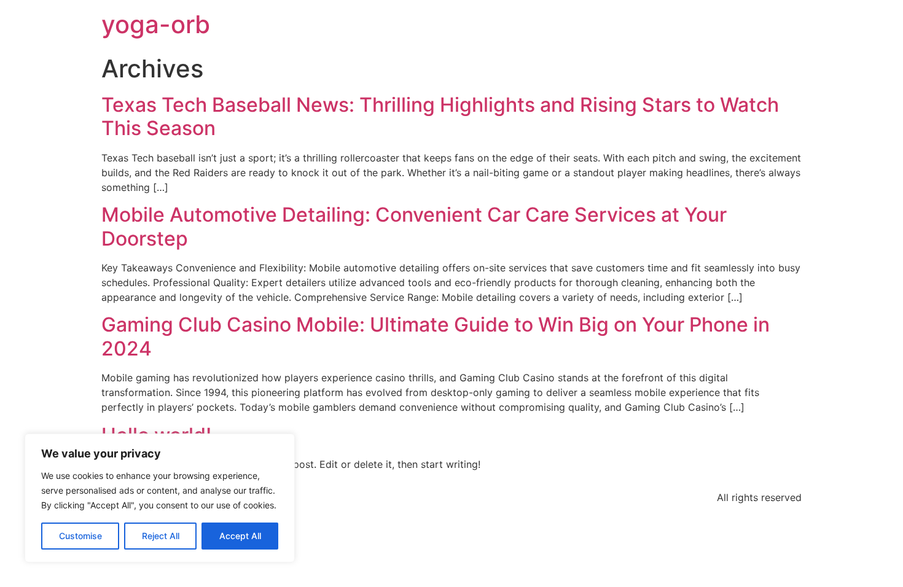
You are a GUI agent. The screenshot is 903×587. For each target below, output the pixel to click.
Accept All (240, 536)
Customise (80, 536)
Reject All (160, 536)
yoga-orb (155, 24)
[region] (160, 497)
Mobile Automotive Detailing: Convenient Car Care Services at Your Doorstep (414, 226)
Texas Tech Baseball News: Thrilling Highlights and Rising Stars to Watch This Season (440, 116)
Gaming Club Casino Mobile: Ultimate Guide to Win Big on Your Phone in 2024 (435, 336)
